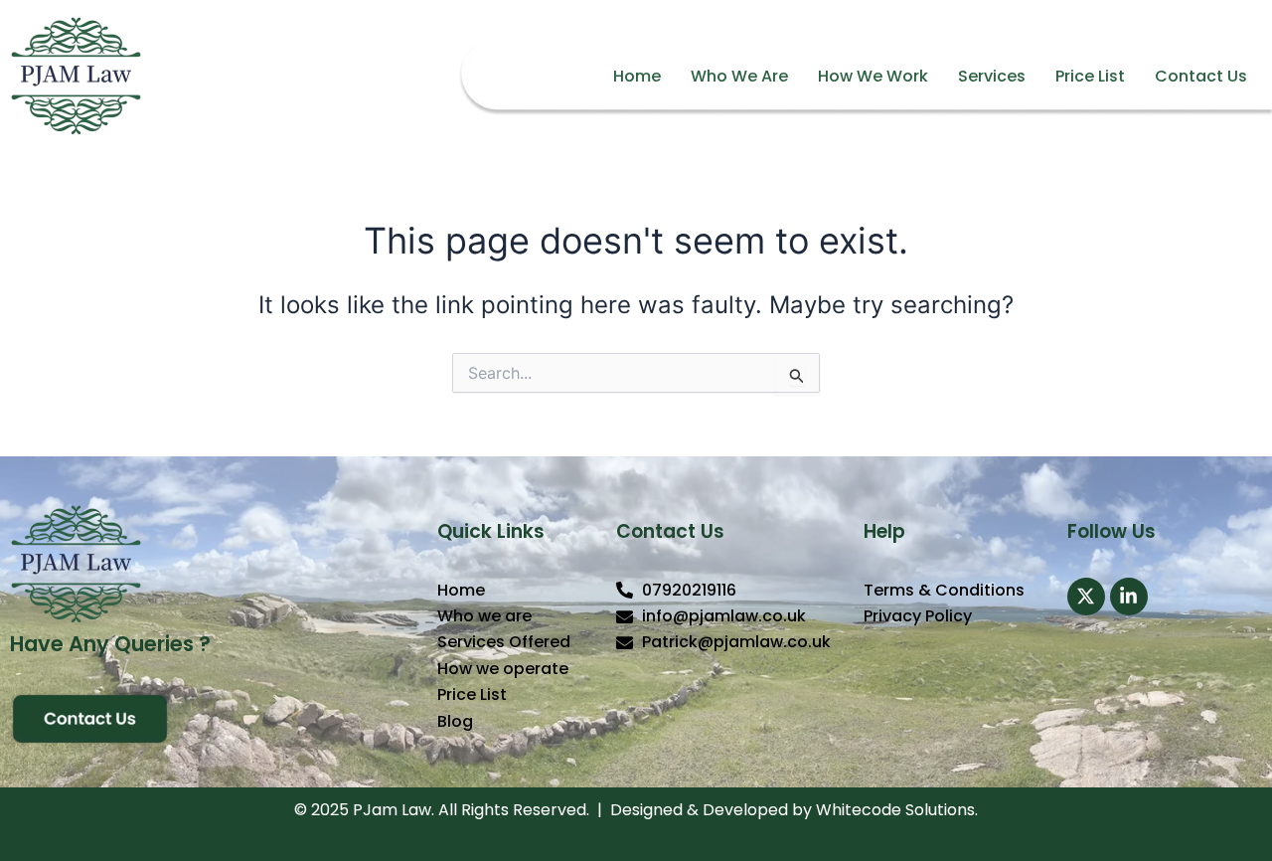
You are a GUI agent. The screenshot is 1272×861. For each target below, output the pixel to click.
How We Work (873, 76)
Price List (1090, 76)
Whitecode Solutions (895, 809)
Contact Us (1201, 76)
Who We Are (739, 76)
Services (992, 76)
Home (637, 76)
